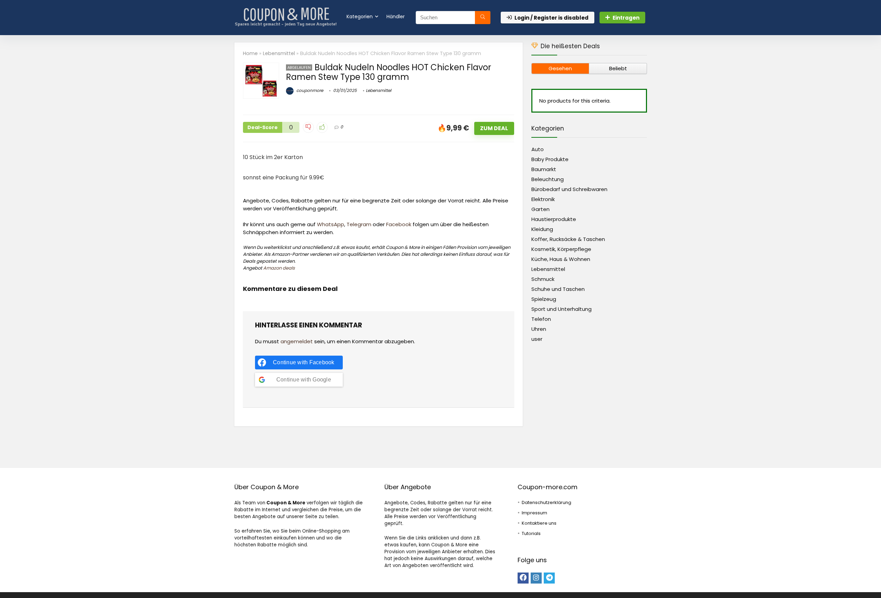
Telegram (359, 224)
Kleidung (542, 229)
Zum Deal (494, 128)
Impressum (534, 513)
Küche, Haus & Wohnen (560, 259)
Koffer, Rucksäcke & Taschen (568, 239)
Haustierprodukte (553, 219)
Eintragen (626, 17)
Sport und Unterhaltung (561, 309)
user (536, 339)
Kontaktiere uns (539, 523)
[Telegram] (549, 578)
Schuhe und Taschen (558, 289)
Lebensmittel (279, 53)
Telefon (541, 319)
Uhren (538, 329)
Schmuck (542, 279)
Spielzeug (543, 299)
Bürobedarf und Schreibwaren (569, 189)
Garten (540, 209)
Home (250, 53)
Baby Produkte (550, 159)
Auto (537, 149)
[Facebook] (523, 578)
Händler (395, 16)
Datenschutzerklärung (546, 502)
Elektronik (543, 199)
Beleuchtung (547, 179)
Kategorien (360, 16)
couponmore (309, 90)
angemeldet (296, 341)
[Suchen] (482, 17)
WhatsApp (330, 224)
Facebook (398, 224)
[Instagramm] (536, 578)
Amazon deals (279, 268)
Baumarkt (543, 169)
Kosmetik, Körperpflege (561, 249)
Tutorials (531, 533)
